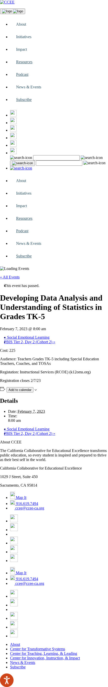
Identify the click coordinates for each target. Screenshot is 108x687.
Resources (24, 62)
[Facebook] (13, 115)
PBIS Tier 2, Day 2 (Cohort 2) (29, 342)
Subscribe (24, 99)
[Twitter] (13, 123)
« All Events (10, 277)
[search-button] (22, 163)
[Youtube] (13, 138)
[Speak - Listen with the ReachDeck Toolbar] (7, 680)
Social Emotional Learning (26, 337)
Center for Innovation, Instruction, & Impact (45, 658)
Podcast (22, 74)
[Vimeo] (13, 145)
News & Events (22, 662)
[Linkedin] (13, 153)
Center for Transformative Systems (37, 649)
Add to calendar (20, 390)
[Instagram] (13, 130)
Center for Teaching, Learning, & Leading (43, 653)
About (15, 644)
